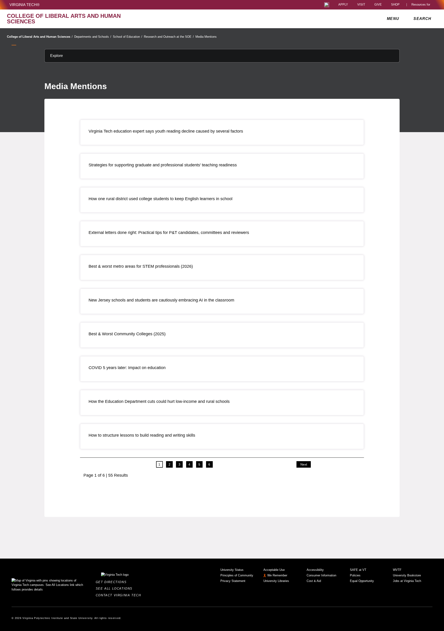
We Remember (277, 575)
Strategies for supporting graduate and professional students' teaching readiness (163, 165)
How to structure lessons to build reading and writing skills (142, 435)
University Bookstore (407, 575)
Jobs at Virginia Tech (407, 581)
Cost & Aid (314, 581)
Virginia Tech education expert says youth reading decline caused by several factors (166, 131)
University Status (232, 570)
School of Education (127, 36)
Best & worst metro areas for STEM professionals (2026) (141, 266)
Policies (355, 575)
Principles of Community (236, 575)
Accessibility (315, 570)
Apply (343, 4)
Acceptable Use (274, 570)
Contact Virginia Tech (120, 595)
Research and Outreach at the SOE (169, 36)
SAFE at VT (358, 570)
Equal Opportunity (362, 581)
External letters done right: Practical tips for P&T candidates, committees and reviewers (169, 232)
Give (378, 4)
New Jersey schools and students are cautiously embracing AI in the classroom (161, 300)
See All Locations (115, 588)
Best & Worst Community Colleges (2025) (127, 334)
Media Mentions (206, 36)
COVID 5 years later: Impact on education (127, 367)
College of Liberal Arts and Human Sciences (40, 36)
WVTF (397, 570)
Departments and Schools (92, 36)
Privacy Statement (232, 581)
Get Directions (112, 582)
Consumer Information (321, 575)
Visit (361, 4)
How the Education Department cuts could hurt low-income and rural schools (159, 401)
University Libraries (276, 581)
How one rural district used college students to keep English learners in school (160, 198)
